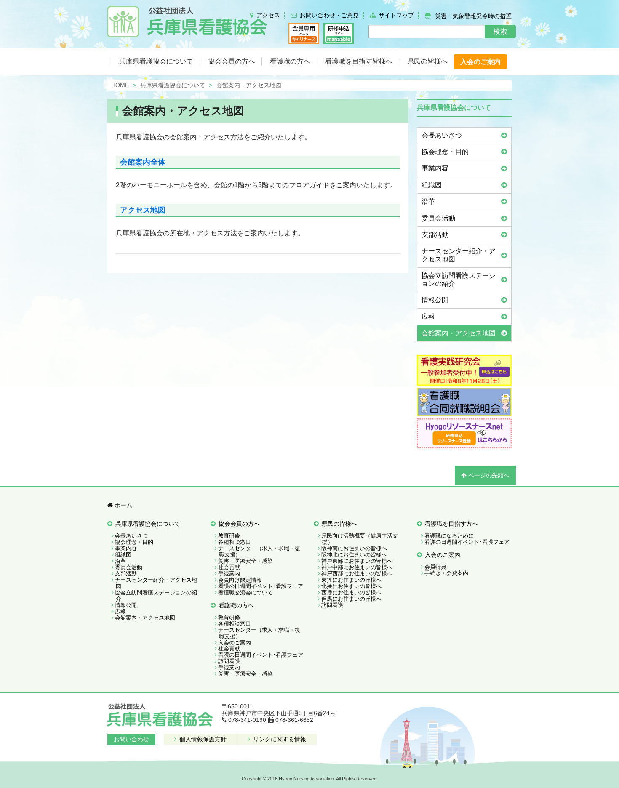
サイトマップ (396, 15)
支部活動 (435, 234)
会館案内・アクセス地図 (183, 110)
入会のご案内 (234, 642)
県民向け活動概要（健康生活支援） (359, 538)
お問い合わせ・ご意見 (329, 15)
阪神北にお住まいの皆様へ (354, 554)
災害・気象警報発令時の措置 (473, 16)
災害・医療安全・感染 (245, 561)
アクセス (268, 15)
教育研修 (229, 535)
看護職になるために (449, 535)
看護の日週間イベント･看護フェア (260, 586)
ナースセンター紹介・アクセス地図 (459, 255)
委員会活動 (438, 218)
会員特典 (435, 567)
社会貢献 (229, 567)
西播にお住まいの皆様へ (351, 592)
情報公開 (435, 299)
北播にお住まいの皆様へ (351, 586)
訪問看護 (229, 661)
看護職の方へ (236, 605)
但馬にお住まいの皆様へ (351, 599)
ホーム (122, 505)
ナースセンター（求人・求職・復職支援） (259, 551)
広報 (428, 316)
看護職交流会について (245, 592)
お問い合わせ (131, 739)
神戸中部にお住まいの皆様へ (356, 567)
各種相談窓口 (234, 542)
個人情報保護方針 (202, 739)
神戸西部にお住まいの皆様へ (356, 573)
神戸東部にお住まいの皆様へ (356, 561)
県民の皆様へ (339, 523)
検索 (500, 31)
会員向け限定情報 (240, 580)
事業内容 (435, 168)
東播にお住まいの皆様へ (351, 580)
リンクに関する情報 (278, 739)
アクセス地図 (142, 210)
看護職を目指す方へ (451, 523)
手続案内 (229, 573)
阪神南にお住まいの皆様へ (354, 548)
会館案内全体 (142, 162)
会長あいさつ (442, 135)
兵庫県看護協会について (147, 523)
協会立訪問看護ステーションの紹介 (459, 279)
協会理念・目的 (445, 151)
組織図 (432, 185)
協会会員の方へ (239, 523)
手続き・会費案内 (446, 573)
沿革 (428, 201)
